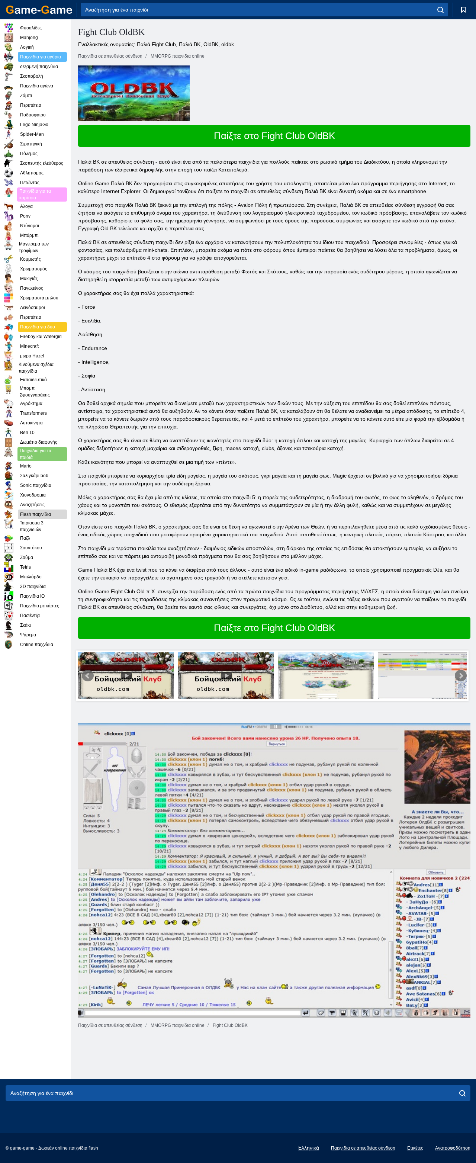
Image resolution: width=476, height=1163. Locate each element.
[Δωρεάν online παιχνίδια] (39, 10)
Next (461, 676)
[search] (440, 10)
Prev (88, 676)
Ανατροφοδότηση (452, 1148)
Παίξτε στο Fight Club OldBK (274, 135)
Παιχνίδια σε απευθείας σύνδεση (363, 1148)
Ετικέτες (415, 1148)
